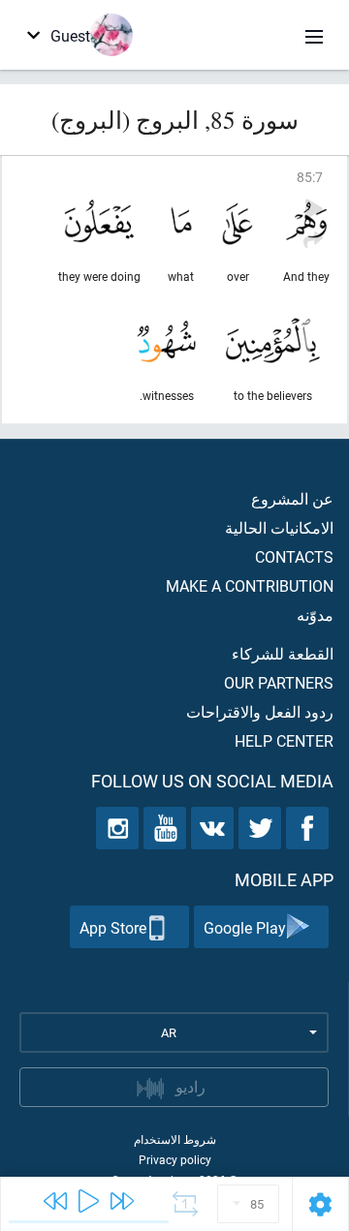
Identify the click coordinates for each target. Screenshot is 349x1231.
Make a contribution (249, 585)
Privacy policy (175, 1159)
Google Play (245, 927)
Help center (284, 740)
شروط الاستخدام (175, 1139)
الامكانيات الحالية (279, 527)
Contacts (294, 556)
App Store (112, 927)
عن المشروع (292, 498)
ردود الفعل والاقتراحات (259, 711)
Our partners (278, 682)
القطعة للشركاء (282, 653)
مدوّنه (315, 614)
